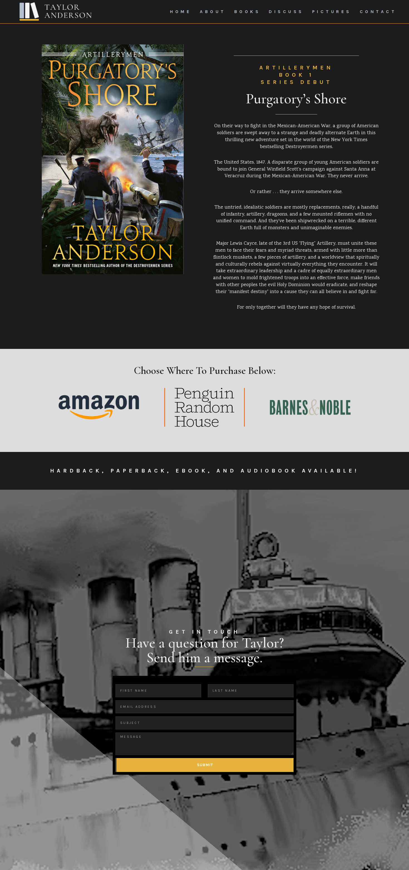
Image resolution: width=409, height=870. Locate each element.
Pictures (331, 11)
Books (247, 11)
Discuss (286, 11)
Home (180, 11)
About (213, 11)
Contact (378, 11)
